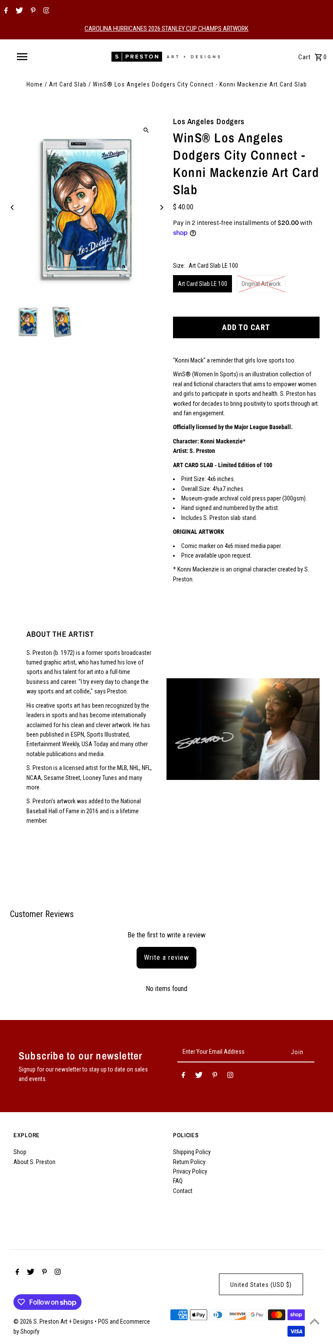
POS (103, 1321)
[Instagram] (45, 11)
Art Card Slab (68, 84)
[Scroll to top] (314, 1321)
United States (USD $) (261, 1284)
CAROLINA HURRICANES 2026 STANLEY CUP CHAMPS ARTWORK (166, 28)
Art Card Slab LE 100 (202, 283)
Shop (19, 1151)
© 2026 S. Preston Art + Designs (54, 1321)
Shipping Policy (192, 1151)
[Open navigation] (38, 56)
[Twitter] (18, 11)
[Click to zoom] (146, 130)
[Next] (161, 207)
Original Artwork (261, 283)
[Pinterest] (32, 11)
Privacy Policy (190, 1171)
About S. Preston (34, 1161)
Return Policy (189, 1161)
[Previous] (12, 207)
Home (34, 84)
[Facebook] (5, 11)
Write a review (166, 957)
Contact (183, 1190)
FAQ (178, 1180)
